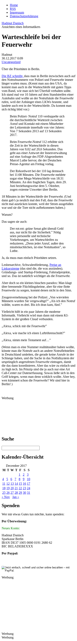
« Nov (6, 497)
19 (8, 488)
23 (24, 488)
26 (8, 492)
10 (28, 479)
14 (16, 483)
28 (16, 492)
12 (8, 483)
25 (4, 492)
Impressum (17, 12)
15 (20, 483)
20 (12, 488)
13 (12, 483)
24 (28, 488)
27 (12, 492)
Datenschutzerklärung (24, 16)
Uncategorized (11, 62)
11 (3, 483)
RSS (13, 8)
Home (14, 5)
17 (28, 483)
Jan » (15, 497)
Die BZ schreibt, (13, 76)
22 (20, 488)
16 (24, 483)
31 (28, 492)
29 (20, 492)
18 (4, 488)
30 (24, 492)
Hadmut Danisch (13, 23)
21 (16, 488)
